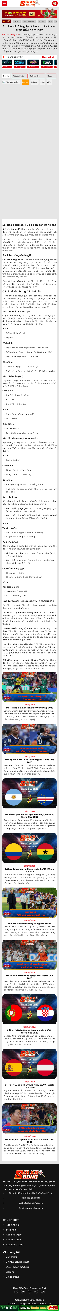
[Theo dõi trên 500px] (36, 1291)
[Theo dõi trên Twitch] (43, 1291)
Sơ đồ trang (12, 1276)
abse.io (6, 1181)
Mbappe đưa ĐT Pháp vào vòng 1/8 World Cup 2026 (29, 760)
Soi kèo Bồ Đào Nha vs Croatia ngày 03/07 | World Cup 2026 (29, 1031)
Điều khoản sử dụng (18, 1267)
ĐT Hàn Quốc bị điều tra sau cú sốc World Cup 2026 (29, 1140)
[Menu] (4, 3)
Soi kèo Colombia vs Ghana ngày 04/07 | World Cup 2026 (30, 870)
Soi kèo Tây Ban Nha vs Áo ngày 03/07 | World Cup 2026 (29, 1086)
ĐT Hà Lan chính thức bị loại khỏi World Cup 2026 (29, 976)
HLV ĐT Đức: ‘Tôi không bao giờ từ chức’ (29, 923)
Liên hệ (10, 1272)
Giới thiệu (11, 1257)
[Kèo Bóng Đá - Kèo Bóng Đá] (29, 3)
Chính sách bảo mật (17, 1262)
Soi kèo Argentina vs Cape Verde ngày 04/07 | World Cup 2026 (29, 815)
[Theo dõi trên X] (16, 1291)
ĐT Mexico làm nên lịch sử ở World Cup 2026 (29, 707)
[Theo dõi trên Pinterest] (23, 1291)
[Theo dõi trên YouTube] (29, 1291)
